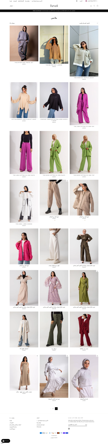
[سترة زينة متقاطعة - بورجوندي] (85, 352)
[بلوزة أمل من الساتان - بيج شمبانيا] (53, 220)
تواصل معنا (27, 1)
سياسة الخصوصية (13, 426)
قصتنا (11, 1)
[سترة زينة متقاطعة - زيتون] (82, 352)
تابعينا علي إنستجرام (41, 424)
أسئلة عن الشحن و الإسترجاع (15, 424)
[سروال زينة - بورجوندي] (55, 352)
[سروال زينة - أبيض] (54, 352)
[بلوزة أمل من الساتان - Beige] (54, 220)
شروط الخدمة (12, 428)
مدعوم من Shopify (54, 437)
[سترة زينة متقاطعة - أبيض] (84, 352)
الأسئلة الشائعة (21, 1)
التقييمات (15, 1)
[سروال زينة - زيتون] (52, 352)
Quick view (24, 59)
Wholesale (39, 426)
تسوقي (11, 5)
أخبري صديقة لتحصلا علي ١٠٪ (36, 1)
